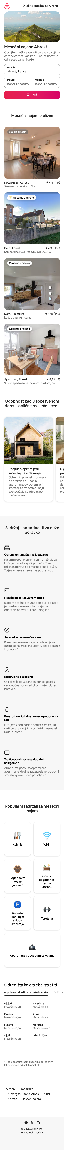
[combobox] (32, 71)
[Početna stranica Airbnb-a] (7, 5)
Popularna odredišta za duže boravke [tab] (26, 992)
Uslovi (39, 1132)
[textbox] (18, 84)
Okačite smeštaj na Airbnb (40, 6)
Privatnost (27, 1132)
